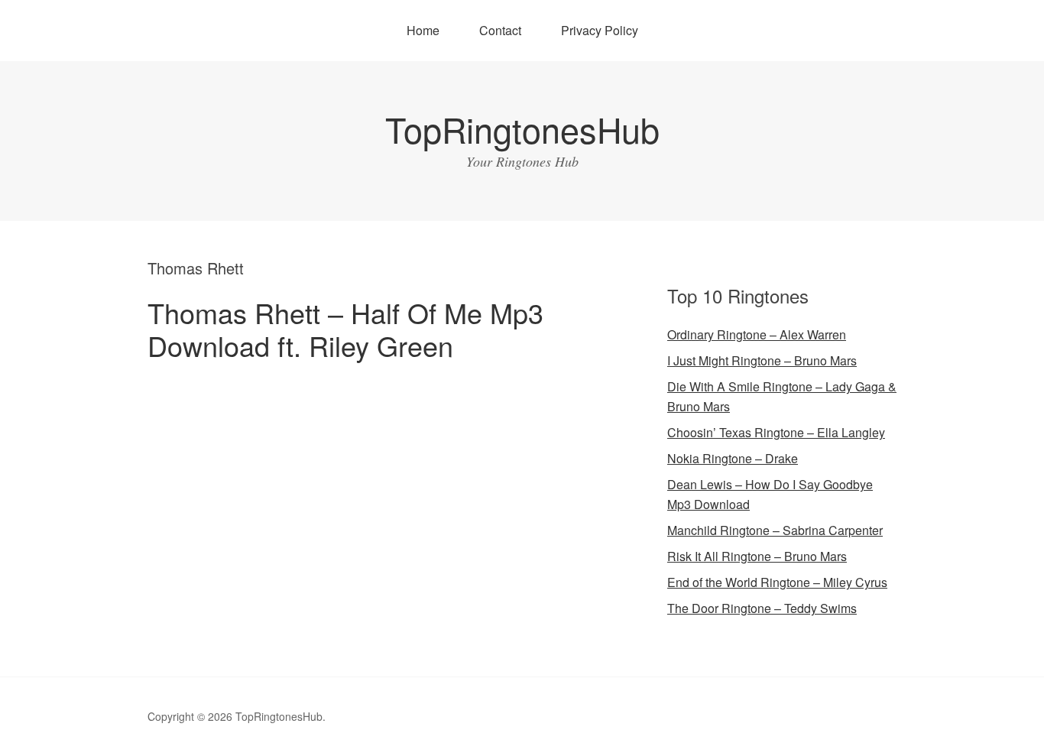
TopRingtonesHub (522, 129)
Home (423, 30)
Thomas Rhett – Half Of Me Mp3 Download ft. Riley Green (345, 329)
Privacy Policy (599, 30)
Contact (500, 30)
